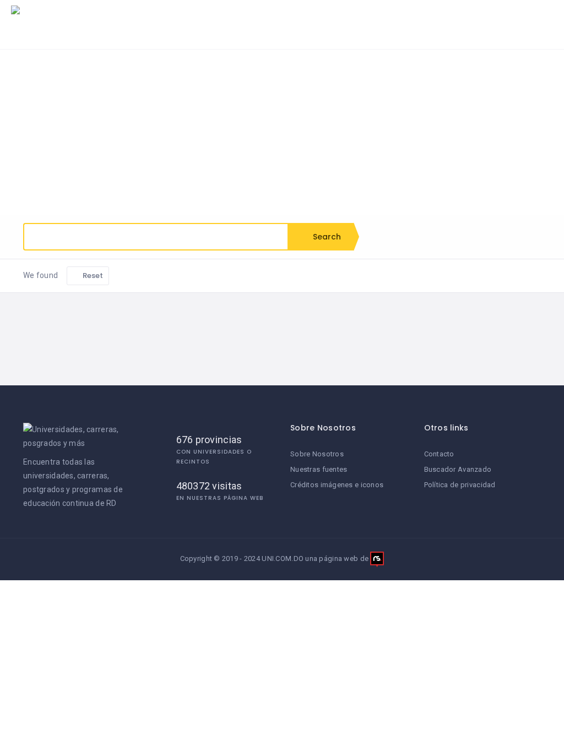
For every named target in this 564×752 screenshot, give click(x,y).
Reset (92, 275)
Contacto (439, 454)
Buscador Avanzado (458, 469)
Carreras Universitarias (253, 19)
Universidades (154, 19)
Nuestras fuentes (318, 469)
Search (326, 236)
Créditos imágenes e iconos (336, 485)
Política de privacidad (460, 485)
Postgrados (348, 19)
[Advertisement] (282, 132)
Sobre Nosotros (317, 454)
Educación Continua (443, 19)
